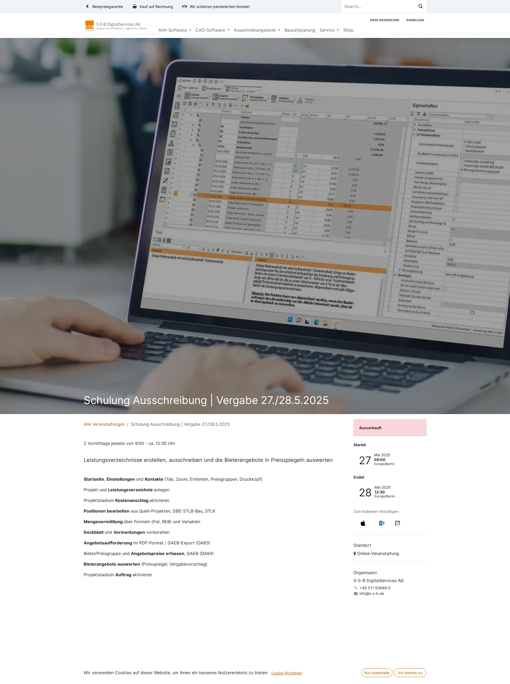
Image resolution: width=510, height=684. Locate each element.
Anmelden (415, 20)
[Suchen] (420, 6)
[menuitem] (174, 30)
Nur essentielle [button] (377, 672)
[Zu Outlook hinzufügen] (381, 523)
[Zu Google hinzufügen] (397, 523)
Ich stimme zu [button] (410, 672)
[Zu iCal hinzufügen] (363, 523)
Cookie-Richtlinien (286, 673)
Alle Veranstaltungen (104, 424)
